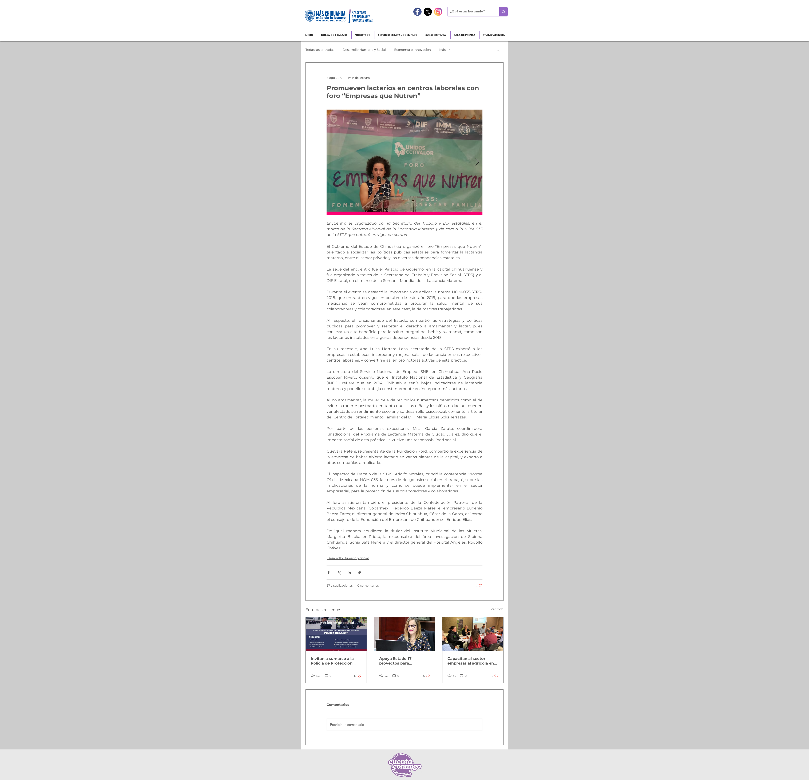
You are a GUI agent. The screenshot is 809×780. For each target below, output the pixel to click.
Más (442, 50)
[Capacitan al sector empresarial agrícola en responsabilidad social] (472, 634)
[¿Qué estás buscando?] (503, 11)
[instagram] (438, 12)
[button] (498, 49)
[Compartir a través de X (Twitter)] (339, 573)
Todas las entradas (319, 50)
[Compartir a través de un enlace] (360, 573)
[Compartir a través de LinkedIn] (349, 573)
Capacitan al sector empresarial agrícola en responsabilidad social (470, 661)
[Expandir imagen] (404, 162)
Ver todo (497, 609)
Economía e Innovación (412, 50)
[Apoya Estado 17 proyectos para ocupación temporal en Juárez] (404, 634)
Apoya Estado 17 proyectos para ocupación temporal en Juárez (402, 661)
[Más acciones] (479, 77)
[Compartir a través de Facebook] (329, 573)
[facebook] (417, 12)
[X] (428, 12)
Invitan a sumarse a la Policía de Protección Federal (332, 661)
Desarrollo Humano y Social (364, 50)
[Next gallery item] (477, 162)
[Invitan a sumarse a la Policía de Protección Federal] (336, 634)
